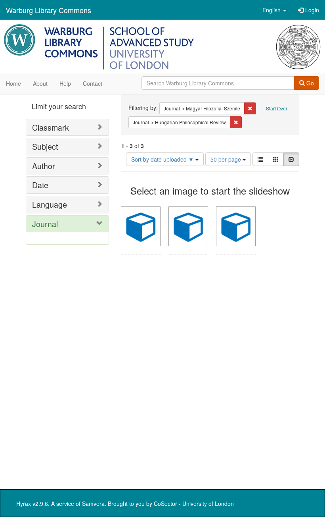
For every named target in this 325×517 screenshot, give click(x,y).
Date (40, 185)
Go (309, 83)
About (40, 83)
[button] (274, 10)
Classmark (50, 127)
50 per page (226, 159)
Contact (92, 83)
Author (43, 166)
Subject (45, 146)
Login (311, 10)
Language (49, 204)
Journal (45, 224)
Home (13, 83)
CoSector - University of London (194, 503)
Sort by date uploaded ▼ (163, 159)
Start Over (276, 108)
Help (65, 83)
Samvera (93, 503)
